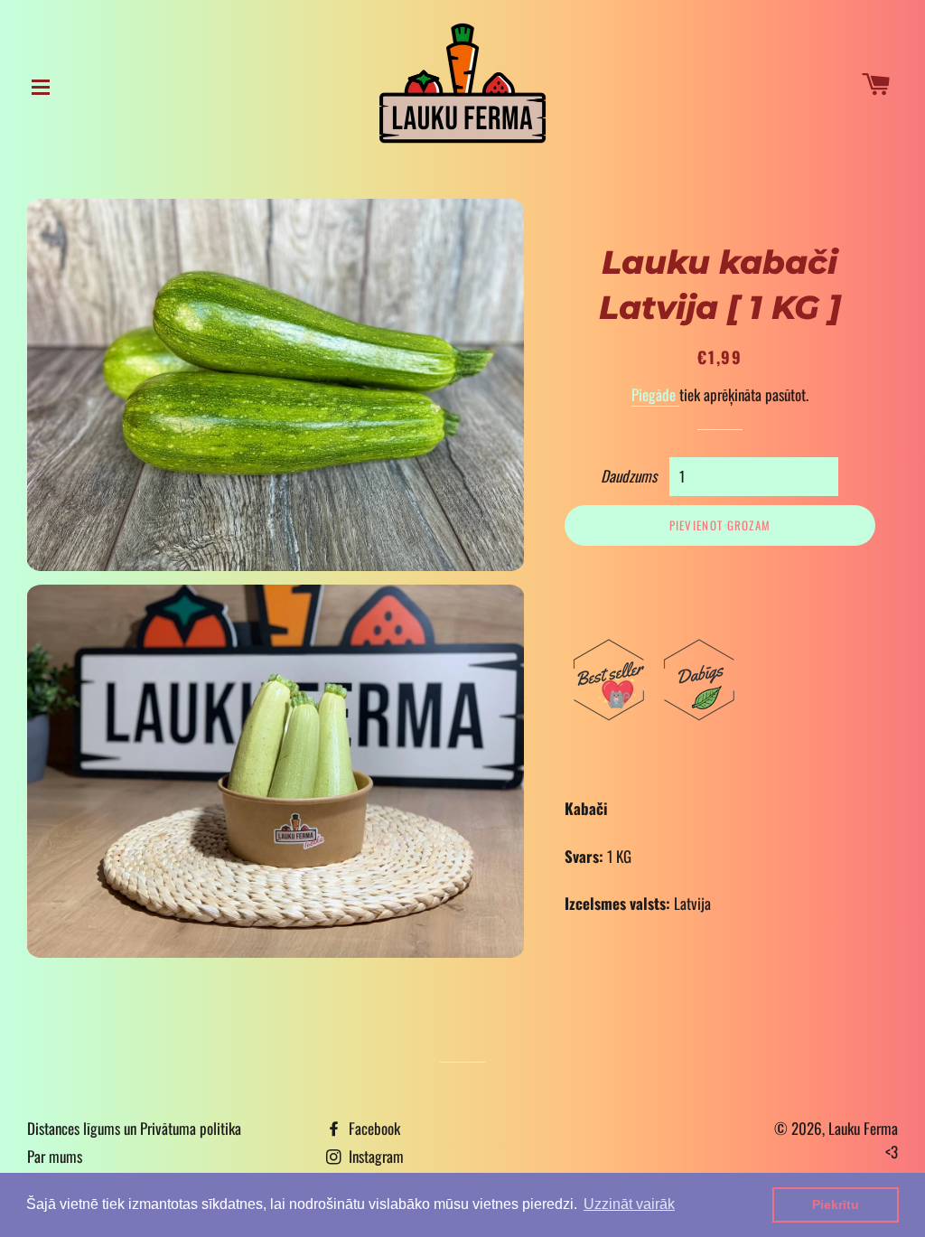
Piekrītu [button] (835, 1204)
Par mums (54, 1156)
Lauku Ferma (863, 1128)
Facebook (372, 1128)
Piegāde (655, 394)
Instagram (374, 1156)
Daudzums (629, 475)
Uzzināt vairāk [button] (629, 1204)
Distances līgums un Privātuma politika (134, 1128)
